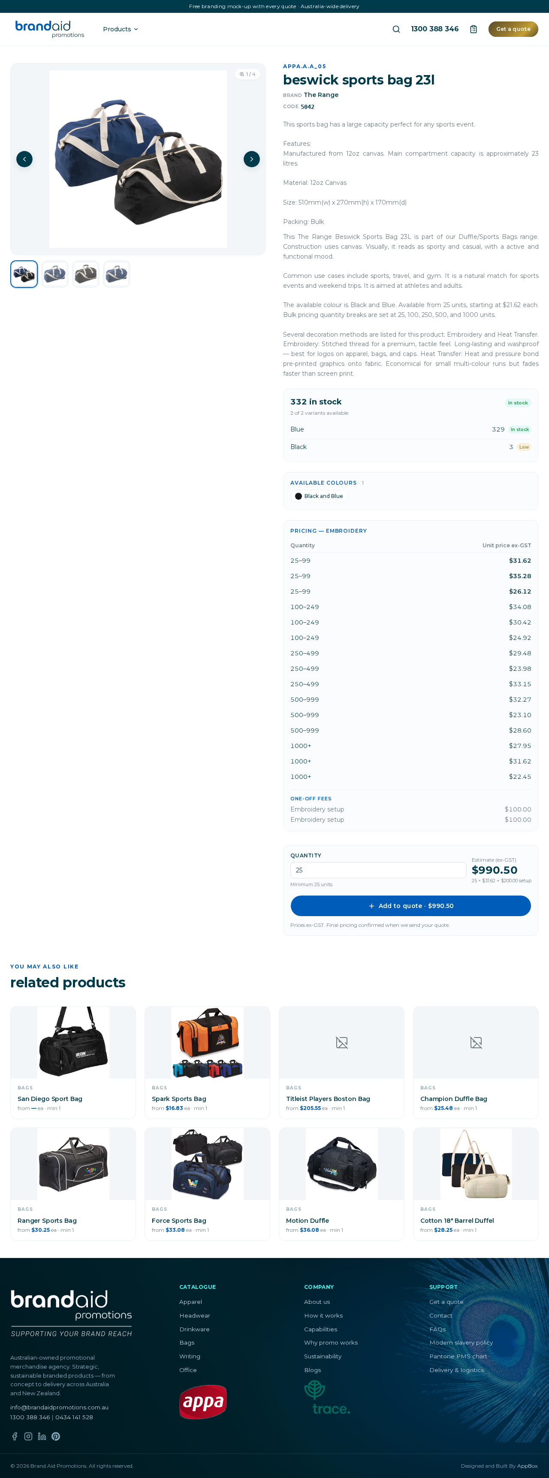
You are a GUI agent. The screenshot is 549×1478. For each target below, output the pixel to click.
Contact (440, 1315)
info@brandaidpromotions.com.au (59, 1407)
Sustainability (322, 1356)
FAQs (437, 1329)
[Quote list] (473, 29)
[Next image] (251, 159)
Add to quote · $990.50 (416, 906)
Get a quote (513, 29)
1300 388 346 (435, 29)
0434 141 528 (74, 1417)
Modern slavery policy (461, 1342)
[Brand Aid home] (49, 29)
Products (117, 29)
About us (317, 1301)
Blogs (312, 1369)
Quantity (305, 855)
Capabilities (320, 1329)
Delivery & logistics (456, 1369)
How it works (323, 1315)
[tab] (24, 274)
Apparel (190, 1301)
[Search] (396, 29)
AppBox (527, 1466)
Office (188, 1369)
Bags (186, 1342)
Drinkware (194, 1329)
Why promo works (331, 1342)
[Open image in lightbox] (138, 159)
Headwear (194, 1315)
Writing (189, 1356)
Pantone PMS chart (458, 1356)
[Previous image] (24, 159)
